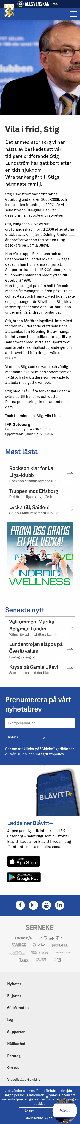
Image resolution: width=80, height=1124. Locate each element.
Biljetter (14, 996)
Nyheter (14, 984)
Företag (14, 1056)
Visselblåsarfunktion (25, 1080)
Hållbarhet (16, 1044)
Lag (10, 1020)
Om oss (13, 1068)
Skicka (13, 737)
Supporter (16, 1032)
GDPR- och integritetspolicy (40, 754)
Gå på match (18, 1008)
